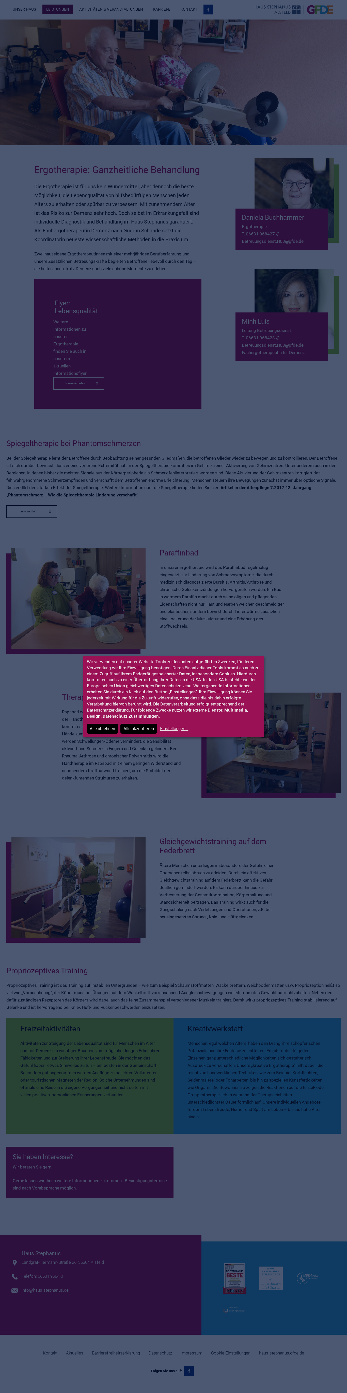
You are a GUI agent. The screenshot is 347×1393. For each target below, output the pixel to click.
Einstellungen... (174, 728)
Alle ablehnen (102, 728)
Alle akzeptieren (138, 728)
